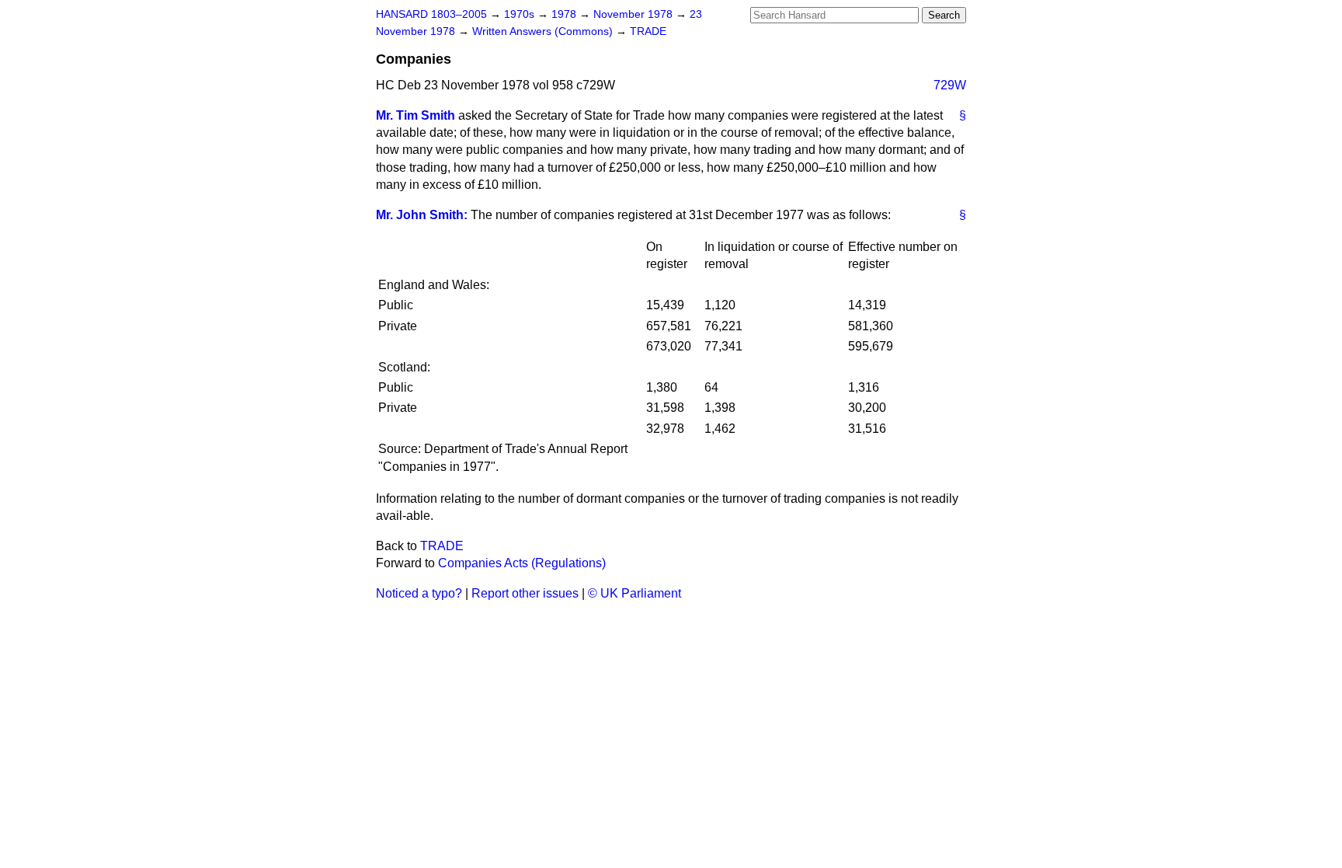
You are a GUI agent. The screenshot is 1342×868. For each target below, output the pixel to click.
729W (949, 85)
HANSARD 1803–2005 (431, 14)
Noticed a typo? (419, 593)
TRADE (648, 31)
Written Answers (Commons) (544, 31)
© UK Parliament (634, 593)
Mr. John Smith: (422, 214)
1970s (520, 14)
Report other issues (525, 593)
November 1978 (634, 14)
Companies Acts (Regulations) (522, 563)
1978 (565, 14)
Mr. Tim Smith (415, 115)
